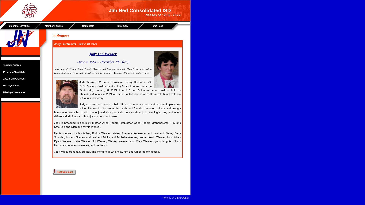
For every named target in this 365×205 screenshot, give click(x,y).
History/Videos (11, 85)
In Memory (122, 26)
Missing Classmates (14, 92)
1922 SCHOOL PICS (14, 78)
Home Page (157, 26)
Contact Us (88, 26)
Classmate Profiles (19, 26)
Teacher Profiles (12, 65)
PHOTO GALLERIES (14, 72)
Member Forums (54, 26)
